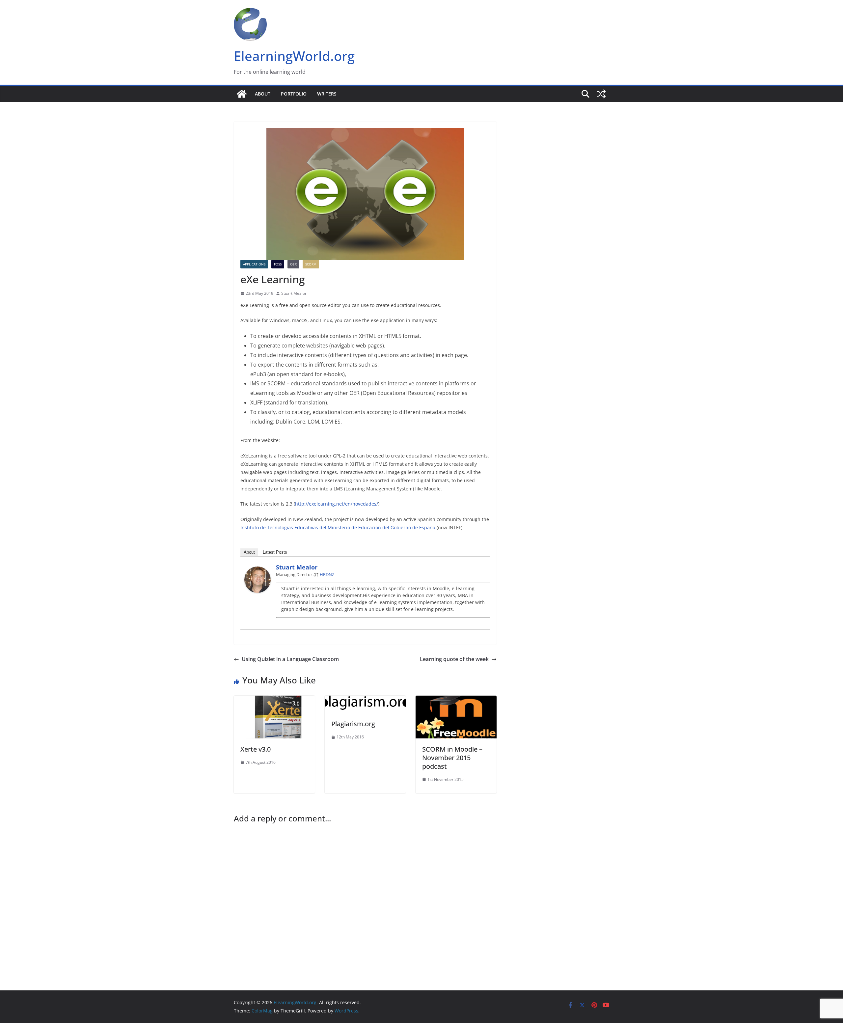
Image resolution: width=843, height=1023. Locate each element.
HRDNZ (327, 574)
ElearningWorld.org (294, 56)
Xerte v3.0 (255, 749)
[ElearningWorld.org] (242, 94)
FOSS (278, 264)
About (262, 94)
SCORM (310, 264)
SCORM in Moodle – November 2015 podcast (452, 758)
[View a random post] (601, 94)
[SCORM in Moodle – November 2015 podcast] (456, 700)
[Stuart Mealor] (257, 571)
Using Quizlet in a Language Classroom (290, 659)
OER (293, 264)
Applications (254, 264)
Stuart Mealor (294, 293)
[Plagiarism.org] (365, 700)
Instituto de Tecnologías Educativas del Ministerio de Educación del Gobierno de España (337, 527)
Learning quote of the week (454, 659)
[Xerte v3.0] (274, 700)
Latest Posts (275, 552)
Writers (327, 94)
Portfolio (294, 94)
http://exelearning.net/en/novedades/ (336, 504)
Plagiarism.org (353, 723)
